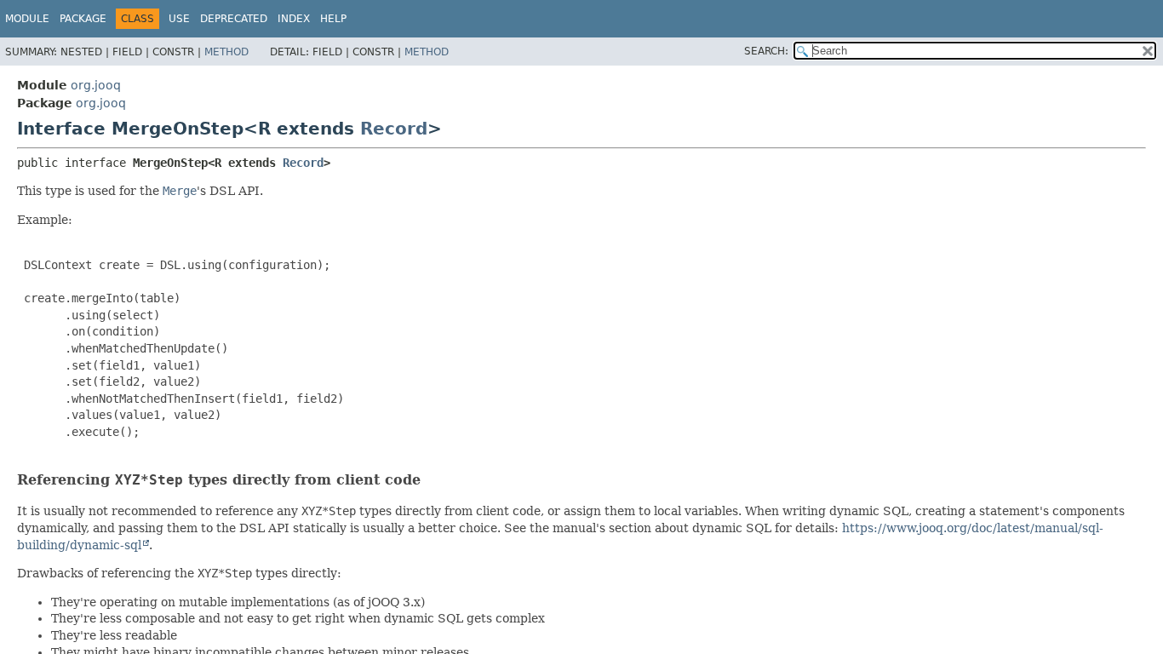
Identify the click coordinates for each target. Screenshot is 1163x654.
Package (83, 19)
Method (226, 52)
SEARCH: (766, 51)
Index (294, 19)
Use (179, 19)
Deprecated (233, 19)
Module (27, 19)
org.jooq (96, 85)
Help (333, 19)
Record (393, 128)
